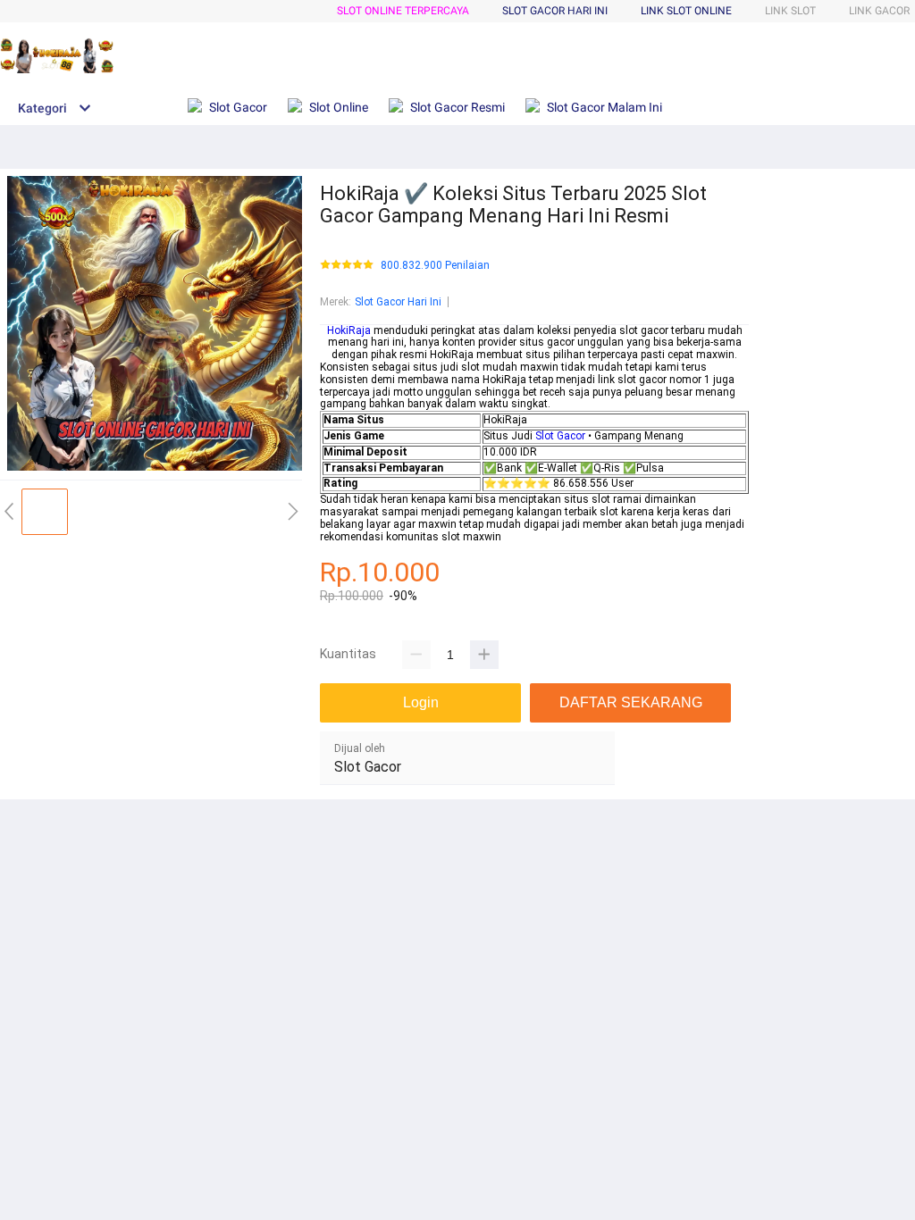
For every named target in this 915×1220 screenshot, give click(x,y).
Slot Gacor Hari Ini (398, 302)
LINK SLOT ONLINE (686, 10)
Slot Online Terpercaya (403, 10)
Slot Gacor (560, 436)
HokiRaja (349, 330)
